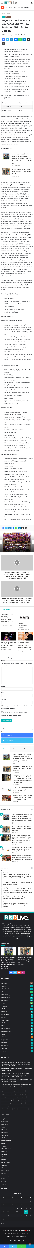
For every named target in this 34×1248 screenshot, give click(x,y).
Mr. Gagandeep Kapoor (20, 1100)
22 (26, 1212)
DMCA (27, 1233)
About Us (7, 1233)
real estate (27, 1106)
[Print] (26, 528)
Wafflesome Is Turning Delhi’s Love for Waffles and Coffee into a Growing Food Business (22, 857)
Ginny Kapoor (23, 1094)
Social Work (5, 1020)
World (3, 1037)
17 (3, 1212)
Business (8, 16)
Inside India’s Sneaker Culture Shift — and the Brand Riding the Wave (21, 171)
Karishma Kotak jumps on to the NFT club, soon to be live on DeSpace (8, 644)
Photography (6, 994)
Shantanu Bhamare (7, 1109)
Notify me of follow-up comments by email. (15, 712)
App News (5, 1045)
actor (3, 1091)
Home (4, 13)
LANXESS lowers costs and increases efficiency (25, 625)
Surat (15, 1109)
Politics (4, 1051)
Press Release (6, 1028)
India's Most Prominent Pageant (18, 1097)
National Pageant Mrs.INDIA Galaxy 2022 (12, 1106)
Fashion (4, 1023)
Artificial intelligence (12, 1091)
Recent (5, 749)
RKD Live (5, 35)
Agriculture (5, 1039)
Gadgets (4, 1006)
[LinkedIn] (9, 528)
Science (4, 1011)
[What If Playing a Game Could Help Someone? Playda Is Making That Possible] (6, 789)
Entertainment (6, 997)
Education (5, 1000)
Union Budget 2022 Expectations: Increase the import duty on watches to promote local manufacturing (25, 645)
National (4, 1009)
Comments (27, 749)
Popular (15, 749)
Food (3, 1025)
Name (3, 686)
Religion (4, 1042)
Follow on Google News (20, 1236)
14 (21, 1208)
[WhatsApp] (16, 528)
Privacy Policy (21, 1233)
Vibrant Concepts (23, 1109)
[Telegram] (19, 528)
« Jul (2, 1223)
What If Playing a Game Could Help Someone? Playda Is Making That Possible (22, 789)
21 (21, 1212)
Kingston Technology (7, 1100)
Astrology (5, 1048)
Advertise (13, 1233)
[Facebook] (3, 528)
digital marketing (6, 1094)
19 (12, 1212)
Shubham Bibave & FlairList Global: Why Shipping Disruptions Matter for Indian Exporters (17, 546)
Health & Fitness (7, 989)
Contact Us (10, 1236)
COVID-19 (22, 1091)
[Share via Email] (22, 528)
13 (17, 1208)
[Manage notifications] (30, 1244)
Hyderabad (5, 1097)
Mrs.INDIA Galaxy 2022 (19, 1103)
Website (3, 699)
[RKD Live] (11, 3)
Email (3, 692)
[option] (17, 542)
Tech (3, 1003)
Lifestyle (4, 986)
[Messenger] (13, 528)
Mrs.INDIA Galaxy (6, 1103)
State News (5, 1014)
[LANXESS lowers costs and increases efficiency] (25, 618)
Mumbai (29, 1103)
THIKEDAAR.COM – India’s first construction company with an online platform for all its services (8, 619)
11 (8, 1208)
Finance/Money (6, 1031)
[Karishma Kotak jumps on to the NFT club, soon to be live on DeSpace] (8, 636)
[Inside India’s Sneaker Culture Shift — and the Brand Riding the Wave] (6, 171)
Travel (4, 992)
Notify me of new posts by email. (12, 715)
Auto (8, 13)
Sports (4, 1017)
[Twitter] (6, 528)
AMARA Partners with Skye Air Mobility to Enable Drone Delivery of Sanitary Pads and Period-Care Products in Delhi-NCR (22, 158)
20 (17, 1212)
